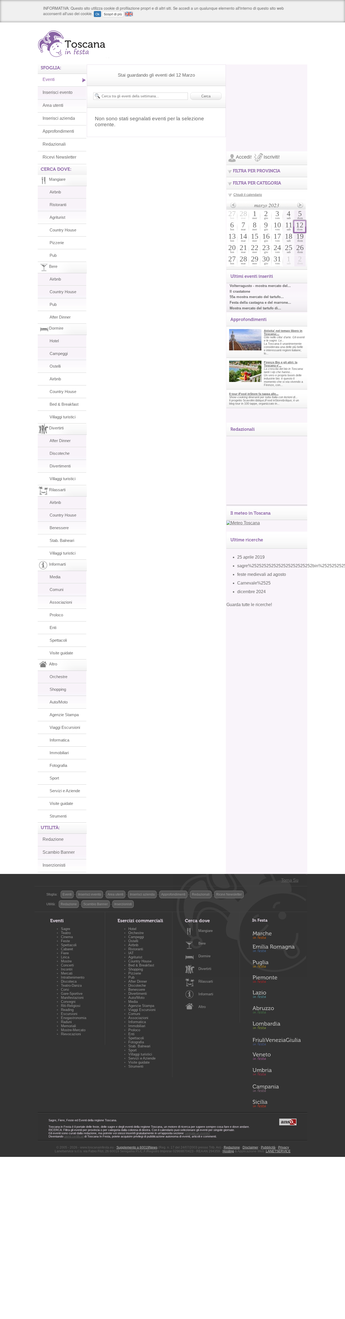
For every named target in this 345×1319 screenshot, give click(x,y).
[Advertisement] (266, 98)
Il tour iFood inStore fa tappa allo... (253, 393)
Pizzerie (57, 242)
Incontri (67, 969)
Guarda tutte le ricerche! (249, 604)
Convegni (68, 1002)
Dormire (204, 956)
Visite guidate (61, 653)
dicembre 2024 (251, 591)
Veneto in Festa (276, 1057)
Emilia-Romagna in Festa (276, 949)
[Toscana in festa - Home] (73, 43)
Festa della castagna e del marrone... (260, 302)
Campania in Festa (276, 1088)
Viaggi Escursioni (65, 727)
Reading (67, 1010)
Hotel (54, 341)
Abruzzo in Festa (276, 1011)
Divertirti (204, 969)
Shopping (58, 689)
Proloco (56, 615)
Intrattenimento (72, 977)
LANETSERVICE (278, 1151)
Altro (202, 1007)
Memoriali (68, 1026)
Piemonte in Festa (276, 980)
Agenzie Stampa (64, 714)
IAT (131, 953)
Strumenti (58, 816)
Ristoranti (58, 204)
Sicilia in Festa (276, 1103)
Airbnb (55, 192)
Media (55, 577)
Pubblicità (268, 1147)
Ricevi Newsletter (59, 157)
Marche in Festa (276, 934)
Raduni (66, 1022)
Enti (53, 627)
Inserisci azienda (59, 118)
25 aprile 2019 (251, 557)
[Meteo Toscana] (243, 523)
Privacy (283, 1147)
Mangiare (205, 931)
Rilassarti (205, 981)
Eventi (49, 79)
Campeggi (59, 353)
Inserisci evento (58, 92)
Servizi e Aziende (65, 790)
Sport (54, 778)
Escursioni (69, 1014)
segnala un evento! (197, 1133)
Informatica (59, 740)
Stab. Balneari (62, 540)
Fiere (65, 953)
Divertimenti (60, 466)
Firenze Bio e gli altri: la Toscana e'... (280, 364)
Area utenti (53, 105)
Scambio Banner (59, 852)
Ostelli (55, 366)
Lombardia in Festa (276, 1026)
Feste (65, 941)
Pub (53, 255)
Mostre (66, 961)
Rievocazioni (71, 1034)
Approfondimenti (58, 131)
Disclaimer (250, 1147)
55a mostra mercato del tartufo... (257, 297)
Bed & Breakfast (64, 404)
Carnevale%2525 (254, 583)
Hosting (228, 1151)
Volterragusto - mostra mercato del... (260, 286)
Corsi (65, 989)
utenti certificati (74, 1136)
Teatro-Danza (71, 985)
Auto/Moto (59, 702)
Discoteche (60, 453)
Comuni (56, 589)
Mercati (67, 973)
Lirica (65, 957)
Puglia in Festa (276, 965)
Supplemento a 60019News (136, 1147)
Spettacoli (58, 640)
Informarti (205, 994)
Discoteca (69, 981)
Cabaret (67, 949)
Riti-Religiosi (70, 1006)
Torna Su (289, 880)
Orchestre (58, 676)
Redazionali (54, 144)
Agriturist (57, 217)
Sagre (65, 929)
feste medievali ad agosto (261, 574)
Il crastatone (240, 291)
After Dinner (60, 317)
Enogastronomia (73, 1018)
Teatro (66, 933)
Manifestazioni (72, 998)
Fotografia (58, 765)
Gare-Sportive (71, 994)
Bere (202, 943)
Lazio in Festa (276, 995)
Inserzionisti (54, 865)
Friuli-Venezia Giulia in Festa (276, 1042)
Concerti (67, 965)
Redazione (53, 839)
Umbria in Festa (276, 1072)
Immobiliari (59, 752)
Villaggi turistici (62, 417)
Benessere (59, 527)
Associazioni (61, 602)
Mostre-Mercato (73, 1030)
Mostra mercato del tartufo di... (255, 308)
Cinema (67, 937)
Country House (63, 230)
